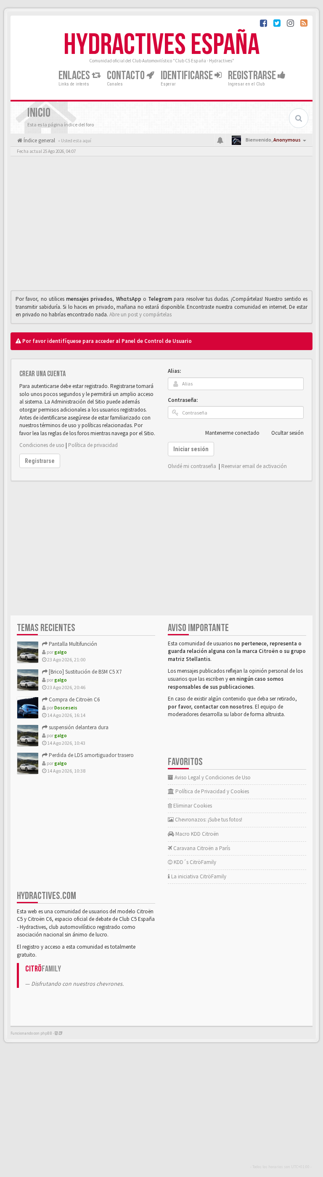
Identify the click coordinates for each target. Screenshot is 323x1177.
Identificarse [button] (187, 76)
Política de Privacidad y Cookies (211, 791)
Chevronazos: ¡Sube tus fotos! (208, 819)
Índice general (38, 140)
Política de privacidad (93, 445)
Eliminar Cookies (192, 805)
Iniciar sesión (191, 449)
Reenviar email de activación (254, 466)
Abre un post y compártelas (140, 314)
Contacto (126, 76)
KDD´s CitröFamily (194, 862)
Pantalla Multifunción (72, 643)
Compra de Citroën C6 (74, 699)
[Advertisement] (161, 225)
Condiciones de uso (41, 445)
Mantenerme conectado (232, 432)
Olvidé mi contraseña (192, 466)
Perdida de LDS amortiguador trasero (91, 755)
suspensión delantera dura (78, 727)
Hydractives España (161, 45)
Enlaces (75, 76)
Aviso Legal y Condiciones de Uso (212, 777)
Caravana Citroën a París (201, 848)
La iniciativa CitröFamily (198, 876)
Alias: (174, 370)
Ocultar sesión (287, 432)
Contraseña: (183, 400)
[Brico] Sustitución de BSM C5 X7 (85, 671)
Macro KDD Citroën (196, 833)
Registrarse (253, 76)
